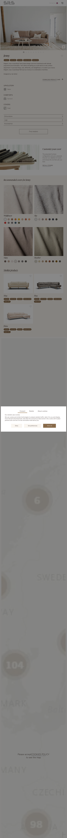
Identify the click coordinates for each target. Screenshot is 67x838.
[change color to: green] (19, 223)
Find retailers (33, 132)
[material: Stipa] (18, 241)
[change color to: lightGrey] (9, 223)
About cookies (42, 411)
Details (31, 411)
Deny (16, 426)
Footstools (20, 60)
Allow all (49, 426)
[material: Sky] (48, 199)
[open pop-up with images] (33, 28)
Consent (22, 411)
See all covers (47, 165)
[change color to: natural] (5, 219)
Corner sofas (13, 60)
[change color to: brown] (12, 219)
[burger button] (62, 3)
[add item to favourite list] (62, 56)
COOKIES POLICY (40, 754)
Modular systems (27, 60)
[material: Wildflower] (18, 199)
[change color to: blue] (15, 223)
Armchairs (6, 60)
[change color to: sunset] (19, 219)
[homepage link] (9, 4)
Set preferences (32, 426)
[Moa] (18, 288)
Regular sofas (35, 60)
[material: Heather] (48, 241)
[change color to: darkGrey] (12, 223)
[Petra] (18, 319)
